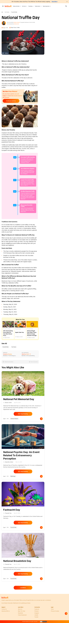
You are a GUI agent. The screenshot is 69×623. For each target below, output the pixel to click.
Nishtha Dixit (16, 23)
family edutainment (22, 615)
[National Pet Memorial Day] (23, 383)
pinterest (36, 611)
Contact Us (4, 609)
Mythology (13, 476)
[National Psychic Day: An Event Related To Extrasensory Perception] (23, 436)
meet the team (21, 611)
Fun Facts (24, 6)
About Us (20, 609)
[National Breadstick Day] (23, 545)
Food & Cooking (6, 328)
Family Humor (37, 6)
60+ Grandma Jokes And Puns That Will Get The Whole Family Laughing (31, 1)
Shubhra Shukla (17, 22)
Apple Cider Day (19, 332)
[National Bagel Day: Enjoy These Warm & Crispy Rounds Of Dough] (32, 324)
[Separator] (66, 613)
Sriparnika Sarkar (9, 462)
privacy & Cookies (55, 611)
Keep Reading (24, 414)
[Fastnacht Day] (23, 494)
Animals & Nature (14, 418)
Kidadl (2, 12)
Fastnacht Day (11, 509)
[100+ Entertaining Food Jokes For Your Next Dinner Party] (8, 324)
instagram (36, 613)
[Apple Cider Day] (20, 324)
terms (52, 609)
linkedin (36, 615)
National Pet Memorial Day (18, 399)
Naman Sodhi (8, 402)
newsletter (20, 613)
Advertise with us (6, 611)
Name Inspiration (46, 6)
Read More (54, 1)
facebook (36, 609)
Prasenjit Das (8, 513)
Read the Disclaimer (9, 361)
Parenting (30, 6)
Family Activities (16, 6)
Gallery (6, 53)
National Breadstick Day (17, 560)
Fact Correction (34, 361)
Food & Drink (18, 328)
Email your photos (11, 101)
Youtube (36, 617)
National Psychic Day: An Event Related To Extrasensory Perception (21, 455)
